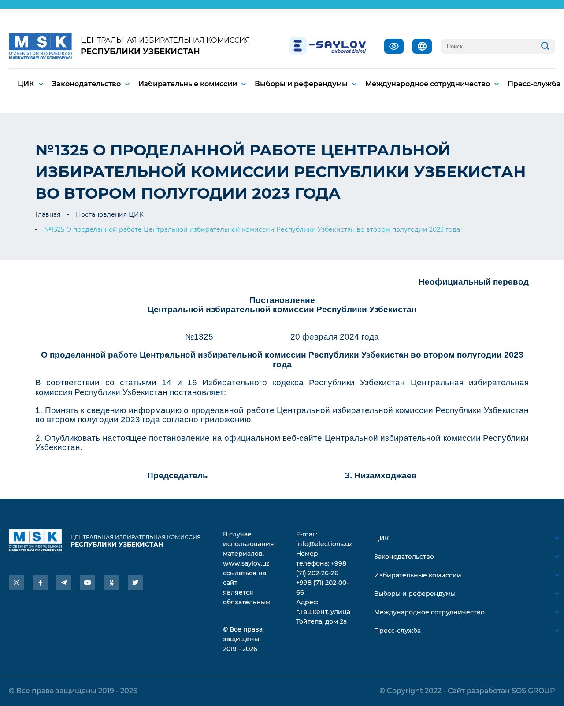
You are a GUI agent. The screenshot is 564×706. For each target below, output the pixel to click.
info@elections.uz (324, 544)
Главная (47, 214)
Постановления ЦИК (110, 214)
